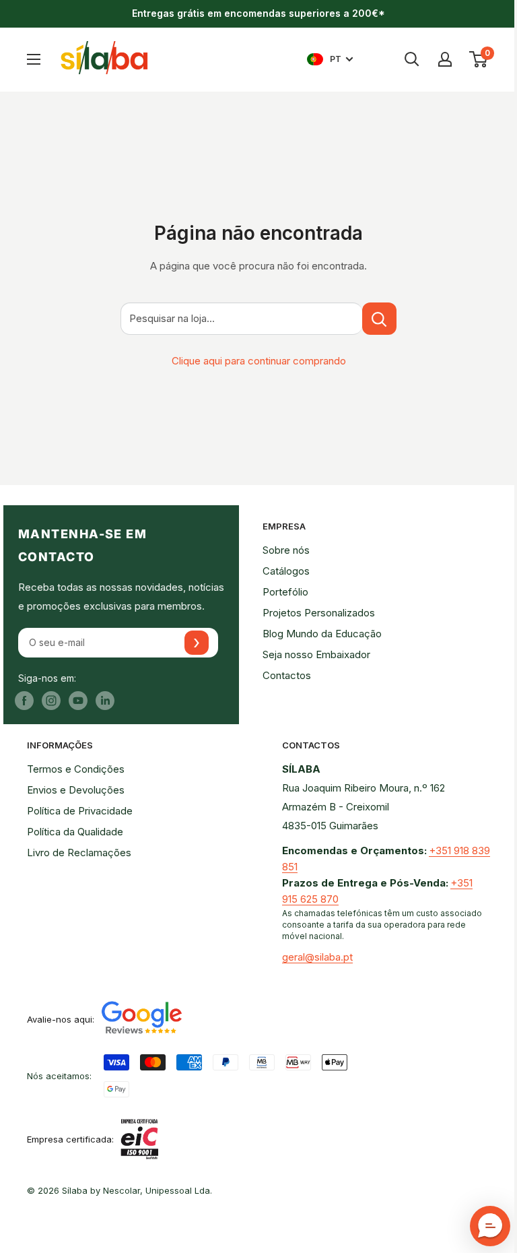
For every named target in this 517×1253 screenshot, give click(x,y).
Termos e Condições (76, 769)
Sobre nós (286, 550)
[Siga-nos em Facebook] (24, 700)
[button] (490, 1226)
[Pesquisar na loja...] (379, 318)
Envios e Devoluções (76, 789)
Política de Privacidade (80, 810)
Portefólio (285, 591)
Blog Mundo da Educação (322, 633)
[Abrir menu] (33, 59)
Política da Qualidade (75, 831)
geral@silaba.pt (317, 957)
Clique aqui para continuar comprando (259, 360)
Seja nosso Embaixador (316, 654)
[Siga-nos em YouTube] (78, 700)
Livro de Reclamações (79, 852)
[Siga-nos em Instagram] (51, 700)
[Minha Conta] (445, 59)
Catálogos (286, 571)
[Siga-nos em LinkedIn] (105, 700)
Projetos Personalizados (319, 612)
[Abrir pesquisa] (412, 59)
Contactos (287, 675)
